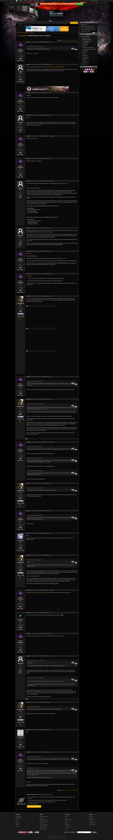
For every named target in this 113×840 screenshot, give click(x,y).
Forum (60, 4)
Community (30, 0)
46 (72, 40)
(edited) (52, 136)
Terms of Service (55, 838)
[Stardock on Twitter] (83, 69)
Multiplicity (18, 824)
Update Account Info (92, 824)
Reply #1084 (28, 251)
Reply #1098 (28, 702)
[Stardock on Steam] (94, 69)
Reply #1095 (28, 612)
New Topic (74, 23)
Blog (38, 0)
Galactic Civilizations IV (44, 819)
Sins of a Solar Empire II (44, 821)
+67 (20, 744)
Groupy (17, 826)
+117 (20, 548)
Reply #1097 (28, 656)
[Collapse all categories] (96, 36)
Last (77, 40)
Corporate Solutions (19, 818)
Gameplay (43, 4)
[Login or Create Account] (92, 1)
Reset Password (92, 822)
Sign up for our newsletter (70, 832)
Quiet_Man (20, 235)
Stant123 (20, 620)
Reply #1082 (28, 180)
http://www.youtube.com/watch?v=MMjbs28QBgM (52, 67)
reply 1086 (39, 381)
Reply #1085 (28, 273)
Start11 (17, 819)
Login (29, 25)
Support (42, 0)
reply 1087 (41, 403)
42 (66, 40)
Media (65, 4)
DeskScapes (18, 822)
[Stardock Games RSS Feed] (93, 72)
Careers (66, 821)
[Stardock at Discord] (86, 72)
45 (71, 40)
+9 (20, 79)
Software (20, 0)
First (62, 40)
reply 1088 (39, 446)
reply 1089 (41, 488)
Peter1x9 (20, 188)
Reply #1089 (28, 442)
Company (67, 814)
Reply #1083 (28, 228)
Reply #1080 (28, 136)
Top (77, 64)
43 (68, 40)
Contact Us (67, 827)
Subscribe (94, 832)
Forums (66, 829)
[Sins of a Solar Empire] (56, 12)
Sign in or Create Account (34, 806)
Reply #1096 (28, 633)
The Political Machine (43, 824)
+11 (20, 243)
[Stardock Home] (17, 1)
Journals (50, 4)
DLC (55, 4)
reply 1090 (39, 515)
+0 (20, 130)
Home (17, 32)
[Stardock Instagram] (92, 69)
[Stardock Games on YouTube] (87, 69)
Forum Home (20, 25)
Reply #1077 (28, 64)
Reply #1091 (28, 510)
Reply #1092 (28, 533)
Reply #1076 (28, 42)
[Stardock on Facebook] (85, 69)
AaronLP (20, 122)
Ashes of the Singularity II (44, 816)
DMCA (61, 838)
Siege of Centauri (43, 827)
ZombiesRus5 (20, 303)
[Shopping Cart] (94, 1)
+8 (20, 195)
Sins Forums (48, 42)
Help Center (91, 816)
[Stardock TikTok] (88, 72)
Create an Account (92, 819)
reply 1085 (41, 660)
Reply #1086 (28, 296)
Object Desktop (18, 816)
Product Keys (91, 821)
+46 (20, 58)
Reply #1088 (28, 399)
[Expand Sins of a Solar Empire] (80, 36)
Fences (17, 821)
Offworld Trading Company (44, 826)
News (35, 0)
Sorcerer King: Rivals (43, 829)
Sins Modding (31, 32)
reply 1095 (37, 706)
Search (25, 25)
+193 (20, 627)
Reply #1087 (28, 376)
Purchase (79, 4)
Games (25, 0)
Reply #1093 (28, 555)
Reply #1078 (28, 92)
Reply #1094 (28, 590)
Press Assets (67, 824)
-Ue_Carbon (20, 540)
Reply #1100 (28, 752)
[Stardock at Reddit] (84, 72)
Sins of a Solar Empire (23, 32)
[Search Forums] (96, 1)
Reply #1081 (28, 158)
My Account (91, 818)
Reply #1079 (28, 115)
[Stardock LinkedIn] (91, 72)
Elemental (41, 818)
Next (75, 40)
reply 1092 (39, 559)
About (66, 816)
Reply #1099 (28, 729)
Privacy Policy (49, 838)
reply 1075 (41, 46)
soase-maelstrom (20, 50)
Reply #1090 (28, 483)
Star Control (42, 822)
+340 (20, 311)
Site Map (64, 838)
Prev (64, 40)
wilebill (20, 71)
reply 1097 (38, 756)
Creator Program (68, 826)
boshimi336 (20, 737)
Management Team (68, 819)
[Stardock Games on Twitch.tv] (90, 69)
